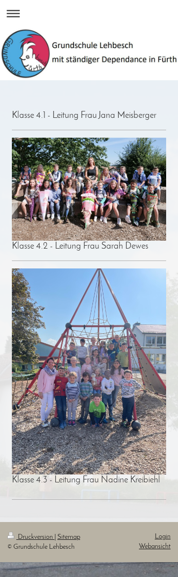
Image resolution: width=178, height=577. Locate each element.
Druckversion (35, 537)
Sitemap (68, 537)
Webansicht (155, 546)
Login (163, 536)
